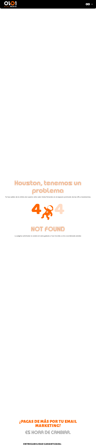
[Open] (92, 4)
